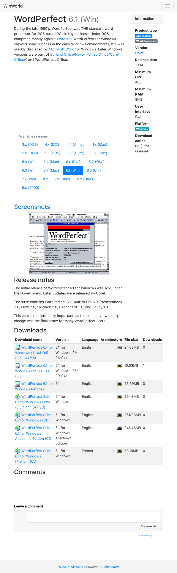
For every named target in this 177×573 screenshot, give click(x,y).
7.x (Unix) (62, 179)
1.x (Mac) (100, 144)
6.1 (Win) (74, 170)
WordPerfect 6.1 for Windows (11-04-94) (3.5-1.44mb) (34, 352)
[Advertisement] (69, 96)
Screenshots (32, 206)
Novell (140, 53)
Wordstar (64, 39)
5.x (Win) (29, 162)
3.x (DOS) (30, 144)
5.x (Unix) (99, 153)
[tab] (147, 18)
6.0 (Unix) (95, 170)
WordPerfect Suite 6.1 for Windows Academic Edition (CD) (34, 433)
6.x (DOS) (74, 162)
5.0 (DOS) (30, 153)
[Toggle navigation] (167, 6)
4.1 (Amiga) (77, 144)
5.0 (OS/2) (75, 153)
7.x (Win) (29, 179)
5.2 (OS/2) (97, 162)
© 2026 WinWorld (70, 566)
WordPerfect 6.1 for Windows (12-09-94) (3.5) (34, 370)
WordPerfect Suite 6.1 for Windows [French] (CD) (33, 456)
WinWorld (13, 6)
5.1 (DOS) (52, 153)
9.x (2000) (30, 187)
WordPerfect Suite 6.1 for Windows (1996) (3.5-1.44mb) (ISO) (34, 401)
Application (143, 36)
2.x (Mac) (51, 162)
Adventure (111, 566)
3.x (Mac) (51, 170)
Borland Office (62, 54)
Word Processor (146, 41)
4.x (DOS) (53, 144)
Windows (142, 129)
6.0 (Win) (29, 170)
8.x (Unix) (85, 179)
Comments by (146, 536)
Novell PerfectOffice (92, 54)
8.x (45, 179)
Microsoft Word (61, 49)
